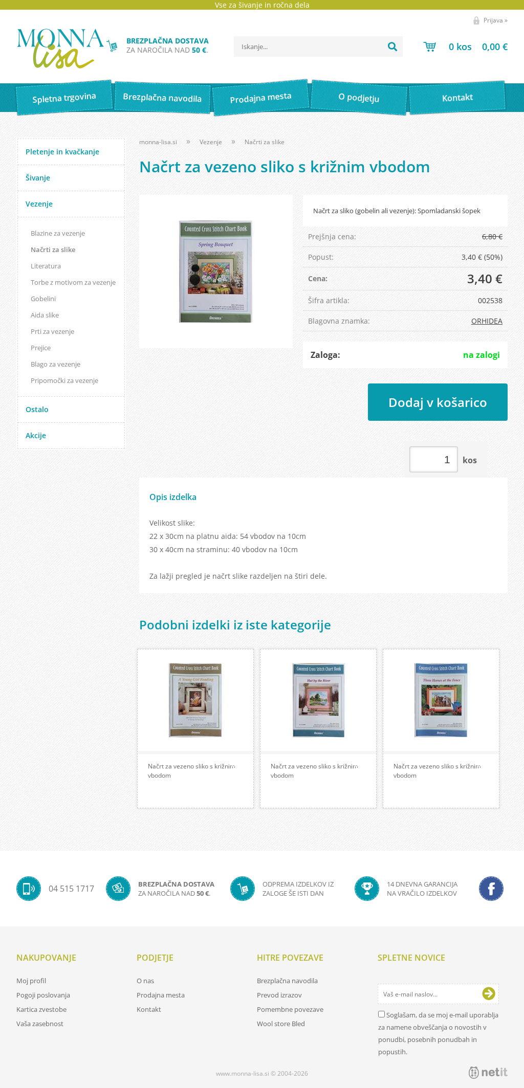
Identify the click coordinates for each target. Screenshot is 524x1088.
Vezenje (39, 204)
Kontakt (457, 97)
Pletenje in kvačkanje (62, 151)
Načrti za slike (53, 249)
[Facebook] (491, 888)
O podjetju (359, 97)
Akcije (36, 435)
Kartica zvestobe (41, 1009)
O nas (145, 980)
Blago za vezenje (55, 364)
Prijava (496, 20)
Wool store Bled (281, 1023)
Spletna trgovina (64, 98)
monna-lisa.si (158, 142)
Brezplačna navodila (162, 97)
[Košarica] (465, 46)
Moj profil (31, 980)
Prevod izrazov (279, 995)
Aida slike (45, 315)
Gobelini (43, 298)
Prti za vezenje (52, 331)
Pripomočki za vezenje (64, 380)
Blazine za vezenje (58, 233)
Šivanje (38, 178)
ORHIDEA (487, 321)
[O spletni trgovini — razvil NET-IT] (488, 1073)
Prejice (41, 347)
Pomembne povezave (290, 1009)
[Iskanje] (392, 46)
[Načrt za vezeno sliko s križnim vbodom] (216, 271)
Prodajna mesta (261, 97)
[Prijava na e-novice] (488, 994)
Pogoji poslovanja (43, 995)
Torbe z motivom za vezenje (73, 282)
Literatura (46, 265)
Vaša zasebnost (39, 1023)
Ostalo (37, 409)
